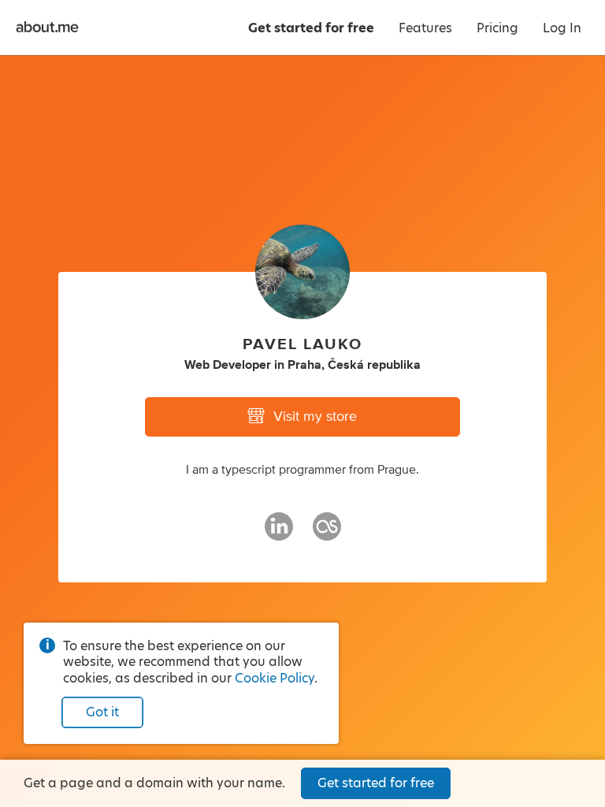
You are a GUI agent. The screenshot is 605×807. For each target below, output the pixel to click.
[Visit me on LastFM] (327, 533)
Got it (102, 712)
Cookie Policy (274, 678)
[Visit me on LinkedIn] (279, 533)
